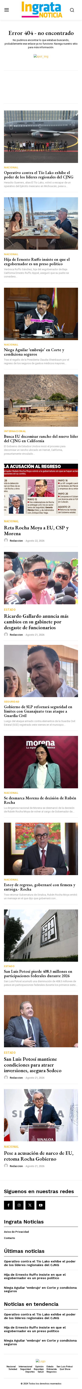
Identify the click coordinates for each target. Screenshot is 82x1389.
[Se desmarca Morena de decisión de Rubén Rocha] (41, 762)
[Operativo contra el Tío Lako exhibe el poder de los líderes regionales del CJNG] (41, 136)
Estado (10, 609)
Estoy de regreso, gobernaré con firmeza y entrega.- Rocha (39, 887)
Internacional (15, 431)
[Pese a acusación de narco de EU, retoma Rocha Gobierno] (41, 1115)
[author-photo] (6, 540)
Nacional (11, 167)
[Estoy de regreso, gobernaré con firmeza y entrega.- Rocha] (41, 849)
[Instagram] (19, 1205)
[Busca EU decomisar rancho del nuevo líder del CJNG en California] (41, 400)
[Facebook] (8, 1205)
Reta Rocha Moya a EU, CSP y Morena (36, 530)
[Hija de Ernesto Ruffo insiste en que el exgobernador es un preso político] (41, 223)
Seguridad (12, 701)
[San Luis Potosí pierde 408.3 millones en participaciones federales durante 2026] (41, 935)
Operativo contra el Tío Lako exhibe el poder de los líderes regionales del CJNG (38, 175)
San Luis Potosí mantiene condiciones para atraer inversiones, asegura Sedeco (33, 1065)
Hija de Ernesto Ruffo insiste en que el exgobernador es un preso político (37, 261)
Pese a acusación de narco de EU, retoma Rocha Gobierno (38, 1156)
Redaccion (16, 540)
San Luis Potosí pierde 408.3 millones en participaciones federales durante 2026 (38, 973)
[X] (29, 1205)
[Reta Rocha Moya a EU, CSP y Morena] (41, 490)
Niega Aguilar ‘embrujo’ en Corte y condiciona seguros (34, 352)
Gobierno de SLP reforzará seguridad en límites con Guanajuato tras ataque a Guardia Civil (38, 711)
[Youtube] (40, 1205)
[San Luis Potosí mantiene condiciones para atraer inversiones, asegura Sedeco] (41, 1021)
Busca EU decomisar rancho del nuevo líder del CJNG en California (41, 438)
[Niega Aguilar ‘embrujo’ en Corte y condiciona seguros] (41, 314)
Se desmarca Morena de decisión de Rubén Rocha (40, 800)
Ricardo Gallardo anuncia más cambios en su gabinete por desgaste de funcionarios (36, 622)
